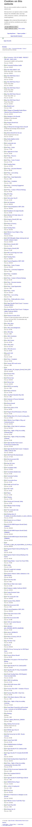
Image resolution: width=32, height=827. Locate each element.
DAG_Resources (12, 349)
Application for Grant (13, 151)
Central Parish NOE (12, 740)
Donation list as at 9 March (14, 520)
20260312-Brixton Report (13, 782)
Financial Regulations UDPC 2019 (15, 206)
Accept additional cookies (11, 26)
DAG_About (10, 323)
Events (4, 47)
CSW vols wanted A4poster (14, 622)
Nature (9, 493)
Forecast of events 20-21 (13, 315)
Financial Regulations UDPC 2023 (15, 609)
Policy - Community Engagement (15, 185)
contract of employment (13, 786)
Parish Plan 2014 (11, 805)
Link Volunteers (11, 202)
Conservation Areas (12, 480)
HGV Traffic (10, 488)
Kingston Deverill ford (12, 122)
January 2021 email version (14, 363)
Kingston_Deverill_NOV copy (14, 219)
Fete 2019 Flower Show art (13, 94)
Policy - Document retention (14, 282)
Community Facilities (12, 476)
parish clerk (10, 353)
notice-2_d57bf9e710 (12, 632)
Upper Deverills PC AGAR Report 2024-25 (17, 777)
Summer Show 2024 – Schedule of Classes (18, 688)
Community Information (17, 48)
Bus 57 (9, 645)
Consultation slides (12, 467)
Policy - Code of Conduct (13, 160)
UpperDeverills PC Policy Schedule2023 (17, 670)
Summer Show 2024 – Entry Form (15, 693)
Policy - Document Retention (14, 168)
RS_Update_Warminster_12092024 (16, 719)
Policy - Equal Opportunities (14, 177)
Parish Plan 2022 (11, 579)
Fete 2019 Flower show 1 (13, 75)
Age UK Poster (11, 463)
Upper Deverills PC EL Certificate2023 (16, 665)
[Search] (16, 30)
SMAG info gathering (12, 680)
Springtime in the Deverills (13, 116)
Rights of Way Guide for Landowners (16, 426)
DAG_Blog (10, 332)
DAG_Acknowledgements (14, 327)
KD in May (9, 194)
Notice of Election (11, 390)
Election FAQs (11, 373)
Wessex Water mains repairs (14, 584)
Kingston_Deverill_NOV (13, 248)
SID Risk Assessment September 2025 (17, 769)
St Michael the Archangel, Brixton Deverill (17, 126)
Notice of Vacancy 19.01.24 (14, 636)
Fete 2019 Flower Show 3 (13, 88)
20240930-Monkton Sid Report (14, 744)
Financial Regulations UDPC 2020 (15, 261)
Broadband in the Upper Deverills (15, 211)
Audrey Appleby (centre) (13, 139)
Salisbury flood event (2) (13, 724)
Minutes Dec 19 (11, 809)
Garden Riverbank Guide (13, 592)
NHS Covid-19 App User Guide (14, 252)
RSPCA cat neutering (12, 386)
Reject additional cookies (11, 28)
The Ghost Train (11, 640)
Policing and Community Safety (15, 501)
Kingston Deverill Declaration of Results (17, 412)
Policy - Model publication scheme (15, 299)
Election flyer (10, 378)
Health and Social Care (13, 484)
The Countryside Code (12, 510)
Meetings (9, 713)
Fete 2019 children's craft (13, 69)
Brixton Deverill (11, 403)
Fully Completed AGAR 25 (13, 773)
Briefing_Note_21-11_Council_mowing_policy (18, 416)
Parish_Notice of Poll (12, 407)
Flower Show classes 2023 (14, 613)
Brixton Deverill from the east (14, 133)
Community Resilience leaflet (14, 65)
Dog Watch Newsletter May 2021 (16, 395)
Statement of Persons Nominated (15, 399)
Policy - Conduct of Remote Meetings (16, 189)
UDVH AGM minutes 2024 (13, 684)
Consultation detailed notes (14, 472)
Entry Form (10, 790)
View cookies (21, 28)
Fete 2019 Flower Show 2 (13, 82)
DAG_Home (10, 344)
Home (10, 48)
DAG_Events (11, 340)
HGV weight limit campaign (14, 569)
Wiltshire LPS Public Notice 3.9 (15, 215)
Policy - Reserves (11, 156)
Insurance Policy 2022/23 (13, 601)
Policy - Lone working (12, 172)
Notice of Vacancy (11, 223)
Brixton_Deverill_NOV (12, 244)
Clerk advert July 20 (12, 198)
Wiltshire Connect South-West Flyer (16, 800)
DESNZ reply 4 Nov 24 (13, 730)
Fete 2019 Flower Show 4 (13, 100)
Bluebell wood (10, 106)
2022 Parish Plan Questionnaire (15, 455)
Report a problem (21, 33)
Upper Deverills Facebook (16, 36)
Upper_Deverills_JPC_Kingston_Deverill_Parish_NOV (17, 369)
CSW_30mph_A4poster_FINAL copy (16, 697)
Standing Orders (11, 164)
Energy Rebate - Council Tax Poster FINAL (18, 561)
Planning (9, 497)
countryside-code (11, 143)
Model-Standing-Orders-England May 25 (17, 759)
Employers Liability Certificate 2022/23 (16, 588)
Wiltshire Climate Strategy (13, 505)
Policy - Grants (11, 147)
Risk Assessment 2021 (13, 459)
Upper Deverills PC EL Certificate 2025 (17, 748)
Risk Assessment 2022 (13, 605)
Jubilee (9, 565)
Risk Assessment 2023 (13, 617)
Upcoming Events (11, 33)
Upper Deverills (11, 820)
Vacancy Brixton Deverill (13, 655)
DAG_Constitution (12, 336)
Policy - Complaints (12, 181)
